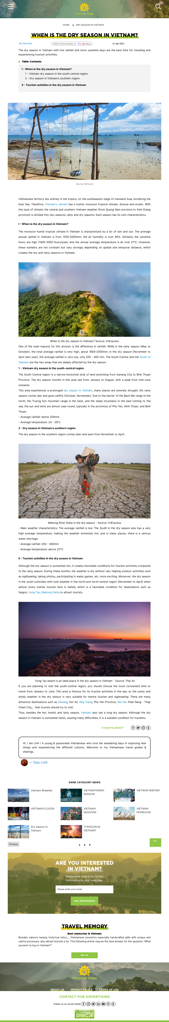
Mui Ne (122, 702)
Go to (84, 955)
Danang (63, 702)
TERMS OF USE (109, 989)
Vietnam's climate (56, 204)
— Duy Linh (38, 762)
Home (66, 25)
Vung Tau (34, 592)
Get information (84, 901)
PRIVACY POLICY (81, 989)
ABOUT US (57, 989)
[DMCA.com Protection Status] (84, 1014)
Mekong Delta (50, 592)
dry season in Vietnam (78, 390)
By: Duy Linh (25, 43)
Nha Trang (85, 702)
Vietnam (86, 712)
